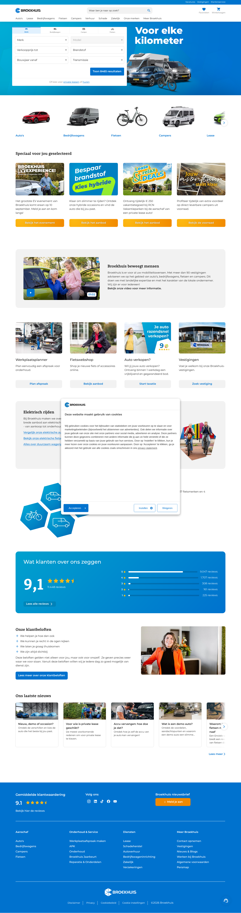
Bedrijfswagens (73, 135)
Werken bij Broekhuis (191, 856)
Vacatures (190, 2)
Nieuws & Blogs (187, 851)
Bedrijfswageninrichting (139, 856)
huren (86, 81)
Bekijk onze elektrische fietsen (43, 438)
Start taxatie (147, 383)
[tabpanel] (69, 60)
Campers (165, 135)
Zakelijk (128, 862)
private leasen (71, 81)
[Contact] (226, 900)
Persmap (183, 867)
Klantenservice (218, 2)
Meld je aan (175, 801)
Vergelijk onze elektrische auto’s (44, 432)
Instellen (143, 508)
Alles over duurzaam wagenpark (44, 444)
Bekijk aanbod (93, 383)
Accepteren (75, 508)
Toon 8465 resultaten (107, 71)
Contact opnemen (189, 841)
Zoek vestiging (202, 383)
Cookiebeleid (108, 902)
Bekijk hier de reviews (30, 811)
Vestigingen (203, 2)
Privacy (90, 902)
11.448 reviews (56, 587)
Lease (210, 135)
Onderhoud (77, 851)
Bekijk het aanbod (93, 222)
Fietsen (116, 135)
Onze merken (131, 18)
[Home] (28, 10)
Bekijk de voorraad (201, 222)
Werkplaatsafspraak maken (87, 841)
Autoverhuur (131, 851)
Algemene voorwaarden (193, 862)
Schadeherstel (132, 846)
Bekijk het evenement (40, 222)
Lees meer (216, 754)
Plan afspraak (39, 383)
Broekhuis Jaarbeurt (83, 856)
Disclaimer (74, 902)
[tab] (26, 30)
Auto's (20, 135)
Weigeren (167, 508)
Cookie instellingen (133, 902)
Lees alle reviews (37, 603)
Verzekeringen (132, 867)
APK (72, 846)
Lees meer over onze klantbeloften (41, 675)
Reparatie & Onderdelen (85, 862)
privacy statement (147, 448)
